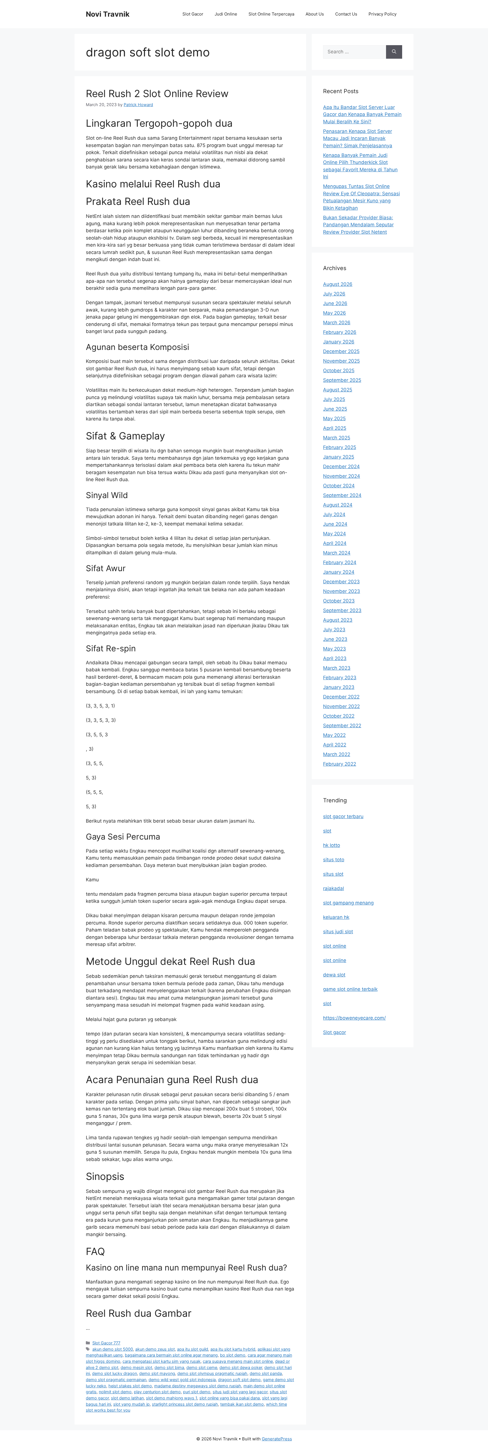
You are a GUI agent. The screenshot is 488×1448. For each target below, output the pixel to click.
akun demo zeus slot (155, 1349)
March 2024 (336, 553)
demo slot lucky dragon (114, 1373)
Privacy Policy (382, 14)
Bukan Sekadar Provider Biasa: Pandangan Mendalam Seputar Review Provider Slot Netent (358, 225)
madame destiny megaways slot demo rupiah (197, 1385)
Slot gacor (334, 1032)
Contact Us (346, 14)
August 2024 (337, 505)
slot (327, 831)
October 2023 (339, 601)
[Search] (394, 52)
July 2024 (334, 514)
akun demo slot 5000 (112, 1349)
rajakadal (333, 888)
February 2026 (339, 332)
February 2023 (339, 677)
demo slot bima (169, 1367)
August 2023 (337, 620)
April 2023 (335, 658)
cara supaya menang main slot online (238, 1361)
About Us (315, 14)
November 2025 (341, 361)
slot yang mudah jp (131, 1404)
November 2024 (341, 476)
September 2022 (342, 725)
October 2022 (338, 716)
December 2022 (341, 697)
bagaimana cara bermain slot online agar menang (171, 1355)
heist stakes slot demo (130, 1385)
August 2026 (337, 284)
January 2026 (338, 342)
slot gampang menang (348, 903)
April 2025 (334, 428)
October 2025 (338, 370)
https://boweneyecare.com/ (354, 1018)
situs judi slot (338, 931)
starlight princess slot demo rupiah (185, 1404)
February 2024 (339, 562)
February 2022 (339, 764)
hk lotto (331, 845)
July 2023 (334, 629)
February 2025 (339, 447)
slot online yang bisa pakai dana (229, 1398)
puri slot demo (196, 1391)
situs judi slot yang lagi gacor (240, 1391)
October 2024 (339, 485)
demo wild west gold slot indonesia (182, 1379)
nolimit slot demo (115, 1391)
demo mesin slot (136, 1367)
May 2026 (334, 313)
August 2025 (337, 390)
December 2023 (341, 581)
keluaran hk (336, 917)
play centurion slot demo (157, 1391)
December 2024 (341, 466)
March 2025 (336, 438)
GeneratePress (277, 1439)
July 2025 (334, 399)
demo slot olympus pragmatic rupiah (212, 1373)
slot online (334, 946)
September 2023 (342, 610)
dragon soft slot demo (239, 1379)
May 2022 (334, 735)
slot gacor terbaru (343, 816)
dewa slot (334, 975)
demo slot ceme (201, 1367)
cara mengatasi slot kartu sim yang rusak (162, 1361)
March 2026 (336, 322)
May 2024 (334, 533)
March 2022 (336, 754)
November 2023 (341, 591)
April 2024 (335, 543)
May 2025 (334, 418)
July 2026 (334, 294)
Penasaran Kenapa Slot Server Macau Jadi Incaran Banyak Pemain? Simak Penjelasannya (357, 138)
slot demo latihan (127, 1398)
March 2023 (336, 668)
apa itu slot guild (192, 1349)
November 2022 (341, 706)
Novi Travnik (108, 14)
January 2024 (338, 572)
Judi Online (226, 14)
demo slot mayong (157, 1373)
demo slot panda (266, 1373)
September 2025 (342, 380)
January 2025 (338, 457)
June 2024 (335, 524)
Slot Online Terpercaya (271, 14)
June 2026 (335, 303)
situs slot (333, 874)
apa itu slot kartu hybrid (232, 1349)
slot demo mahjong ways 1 (171, 1398)
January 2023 (338, 687)
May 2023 (334, 649)
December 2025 (341, 351)
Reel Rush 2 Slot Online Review (157, 93)
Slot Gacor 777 (106, 1342)
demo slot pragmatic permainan (116, 1379)
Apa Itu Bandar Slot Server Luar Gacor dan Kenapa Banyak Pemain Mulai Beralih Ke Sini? (362, 114)
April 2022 (334, 745)
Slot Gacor (192, 14)
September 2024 (342, 495)
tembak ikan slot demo (242, 1404)
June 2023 (335, 639)
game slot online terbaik (350, 989)
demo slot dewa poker (240, 1367)
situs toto (333, 859)
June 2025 (335, 409)
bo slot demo (232, 1355)
